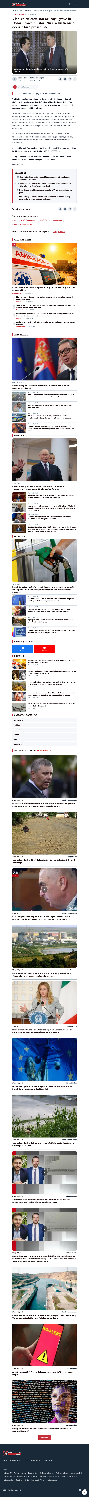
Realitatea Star (32, 1473)
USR (22, 221)
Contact (5, 1460)
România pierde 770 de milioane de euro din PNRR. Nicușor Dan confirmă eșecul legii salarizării (52, 631)
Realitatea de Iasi (52, 1480)
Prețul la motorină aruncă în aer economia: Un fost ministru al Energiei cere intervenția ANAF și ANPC (49, 610)
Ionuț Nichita (72, 857)
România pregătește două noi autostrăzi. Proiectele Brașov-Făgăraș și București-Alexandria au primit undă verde (51, 428)
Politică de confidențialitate (32, 1460)
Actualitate (28, 11)
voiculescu (31, 221)
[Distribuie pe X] (75, 79)
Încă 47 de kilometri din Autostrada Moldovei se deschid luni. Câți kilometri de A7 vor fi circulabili (45, 184)
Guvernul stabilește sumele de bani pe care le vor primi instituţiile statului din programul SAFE (51, 600)
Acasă (16, 11)
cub (41, 221)
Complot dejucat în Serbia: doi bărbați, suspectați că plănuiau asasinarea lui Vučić (45, 178)
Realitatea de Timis (76, 1473)
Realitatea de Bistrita (22, 1480)
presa (32, 225)
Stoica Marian (71, 1083)
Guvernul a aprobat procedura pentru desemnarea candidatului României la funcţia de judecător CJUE (42, 1087)
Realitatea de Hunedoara (69, 1476)
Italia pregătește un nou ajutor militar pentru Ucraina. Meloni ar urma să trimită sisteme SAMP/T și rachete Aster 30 (42, 1031)
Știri (21, 11)
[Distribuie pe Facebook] (65, 79)
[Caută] (69, 4)
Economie (20, 310)
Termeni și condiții (15, 1460)
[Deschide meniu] (75, 4)
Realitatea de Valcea (37, 1480)
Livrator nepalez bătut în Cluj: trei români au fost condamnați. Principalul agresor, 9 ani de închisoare (45, 197)
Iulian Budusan (71, 970)
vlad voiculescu (20, 225)
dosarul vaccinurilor (54, 221)
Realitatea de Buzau (9, 1476)
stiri (15, 221)
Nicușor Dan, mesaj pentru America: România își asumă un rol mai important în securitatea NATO (52, 496)
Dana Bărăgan (71, 1368)
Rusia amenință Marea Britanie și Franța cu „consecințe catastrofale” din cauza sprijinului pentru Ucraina (38, 487)
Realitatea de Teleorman (38, 1476)
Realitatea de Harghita (46, 1473)
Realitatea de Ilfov (8, 1480)
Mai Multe (44, 1437)
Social (18, 301)
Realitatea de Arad (23, 1476)
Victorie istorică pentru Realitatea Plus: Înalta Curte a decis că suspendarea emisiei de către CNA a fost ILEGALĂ (41, 1200)
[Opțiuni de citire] (84, 1492)
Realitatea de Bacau (62, 1473)
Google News (59, 231)
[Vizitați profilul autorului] (14, 79)
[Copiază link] (60, 79)
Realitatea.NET (7, 1473)
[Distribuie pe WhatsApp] (70, 79)
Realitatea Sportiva (20, 1473)
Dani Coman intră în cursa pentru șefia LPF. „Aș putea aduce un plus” (45, 191)
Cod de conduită (48, 1460)
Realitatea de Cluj (54, 1476)
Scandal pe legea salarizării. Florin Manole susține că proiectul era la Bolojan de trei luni (49, 517)
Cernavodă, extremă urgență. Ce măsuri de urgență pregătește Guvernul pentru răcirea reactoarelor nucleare (41, 974)
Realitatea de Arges (34, 78)
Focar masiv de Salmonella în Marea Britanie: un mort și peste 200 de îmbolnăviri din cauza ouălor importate (45, 315)
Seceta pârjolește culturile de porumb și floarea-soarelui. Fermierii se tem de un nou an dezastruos (52, 683)
